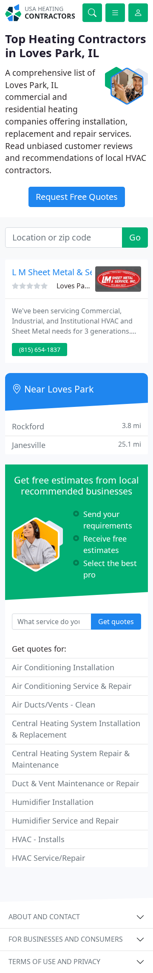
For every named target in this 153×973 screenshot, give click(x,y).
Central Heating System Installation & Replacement (76, 729)
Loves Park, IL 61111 (89, 285)
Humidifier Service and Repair (65, 820)
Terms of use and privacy (54, 961)
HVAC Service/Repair (48, 858)
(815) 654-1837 (39, 350)
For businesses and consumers (65, 939)
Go (135, 237)
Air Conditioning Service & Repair (71, 686)
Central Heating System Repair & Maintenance (71, 759)
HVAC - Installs (38, 839)
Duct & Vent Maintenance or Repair (75, 783)
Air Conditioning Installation (63, 667)
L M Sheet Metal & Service (62, 272)
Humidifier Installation (53, 802)
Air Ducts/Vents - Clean (53, 704)
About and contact (44, 916)
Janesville (76, 445)
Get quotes (116, 621)
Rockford (76, 426)
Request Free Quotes (77, 196)
